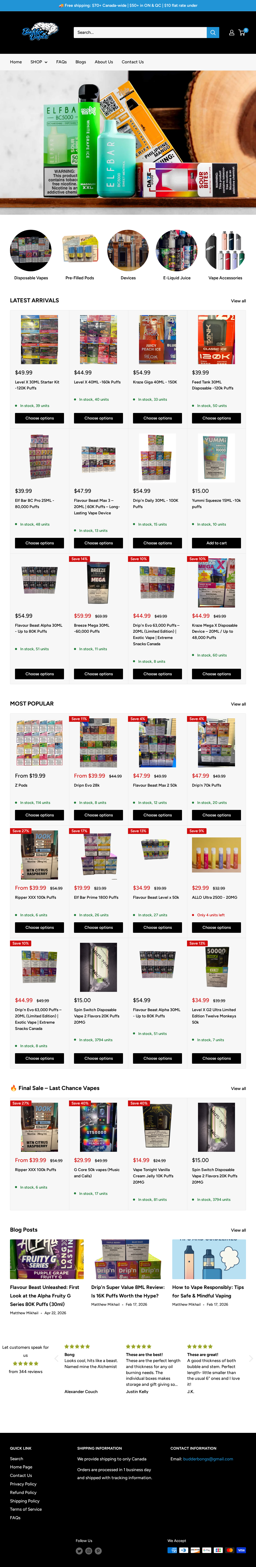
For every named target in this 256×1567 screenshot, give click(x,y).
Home (16, 61)
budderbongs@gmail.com (208, 1458)
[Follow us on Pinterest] (98, 1550)
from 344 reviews (25, 1371)
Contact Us (133, 61)
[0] (242, 33)
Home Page (21, 1466)
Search (16, 1458)
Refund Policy (23, 1492)
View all (239, 300)
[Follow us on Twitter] (79, 1550)
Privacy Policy (23, 1483)
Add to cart (216, 543)
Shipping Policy (25, 1500)
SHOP (36, 61)
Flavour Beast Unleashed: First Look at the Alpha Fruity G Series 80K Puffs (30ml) (44, 1295)
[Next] (246, 1154)
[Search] (213, 32)
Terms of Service (26, 1509)
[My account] (231, 32)
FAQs (61, 61)
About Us (104, 61)
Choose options (40, 418)
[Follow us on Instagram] (88, 1550)
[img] (25, 1364)
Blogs (81, 61)
